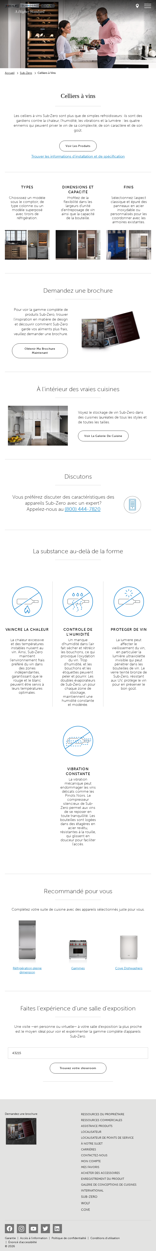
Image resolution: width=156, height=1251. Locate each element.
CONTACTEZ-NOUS (94, 1155)
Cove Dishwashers (128, 968)
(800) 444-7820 (82, 509)
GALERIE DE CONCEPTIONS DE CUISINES (108, 1184)
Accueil (9, 73)
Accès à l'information (33, 1238)
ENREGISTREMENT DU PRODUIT (102, 1179)
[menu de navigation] (147, 6)
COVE (85, 1210)
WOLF (85, 1203)
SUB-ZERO (89, 1197)
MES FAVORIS (90, 1167)
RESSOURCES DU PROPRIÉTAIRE (102, 1114)
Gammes (78, 968)
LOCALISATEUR (91, 1132)
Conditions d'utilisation (105, 1238)
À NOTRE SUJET (92, 1143)
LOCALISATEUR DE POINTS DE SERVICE (107, 1137)
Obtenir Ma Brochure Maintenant (40, 351)
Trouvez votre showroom (78, 1068)
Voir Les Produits (78, 146)
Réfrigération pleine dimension (27, 970)
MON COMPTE (91, 1161)
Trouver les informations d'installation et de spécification (78, 156)
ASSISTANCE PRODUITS (97, 1126)
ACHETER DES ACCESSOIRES (100, 1173)
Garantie (10, 1238)
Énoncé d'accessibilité (22, 1242)
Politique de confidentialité (69, 1238)
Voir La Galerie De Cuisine (103, 436)
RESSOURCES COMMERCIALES (101, 1120)
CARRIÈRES (88, 1149)
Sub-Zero (26, 73)
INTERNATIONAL (92, 1190)
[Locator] (137, 6)
